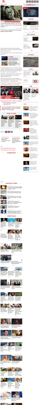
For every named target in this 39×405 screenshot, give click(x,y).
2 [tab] (31, 50)
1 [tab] (28, 31)
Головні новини (5, 106)
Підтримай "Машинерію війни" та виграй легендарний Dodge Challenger (27, 40)
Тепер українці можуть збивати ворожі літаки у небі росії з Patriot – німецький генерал (11, 123)
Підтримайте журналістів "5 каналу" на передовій (11, 100)
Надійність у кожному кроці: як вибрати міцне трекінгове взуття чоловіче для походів (27, 73)
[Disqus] (11, 168)
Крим (7, 26)
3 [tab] (31, 31)
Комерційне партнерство (26, 80)
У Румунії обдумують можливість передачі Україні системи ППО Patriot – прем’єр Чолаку (14, 63)
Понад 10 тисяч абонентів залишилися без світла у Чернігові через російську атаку (31, 29)
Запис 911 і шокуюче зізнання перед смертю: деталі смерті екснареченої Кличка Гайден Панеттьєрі (34, 108)
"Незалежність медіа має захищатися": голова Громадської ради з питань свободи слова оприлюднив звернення (14, 212)
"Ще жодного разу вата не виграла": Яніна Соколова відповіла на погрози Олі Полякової (34, 137)
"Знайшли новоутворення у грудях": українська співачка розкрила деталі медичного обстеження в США (33, 131)
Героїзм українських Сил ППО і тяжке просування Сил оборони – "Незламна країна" (14, 197)
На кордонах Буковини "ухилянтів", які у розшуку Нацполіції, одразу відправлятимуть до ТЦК (16, 140)
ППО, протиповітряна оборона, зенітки (8, 148)
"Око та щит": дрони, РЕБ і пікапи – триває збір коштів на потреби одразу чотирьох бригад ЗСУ (28, 47)
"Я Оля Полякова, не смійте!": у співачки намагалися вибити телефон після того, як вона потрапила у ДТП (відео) (34, 123)
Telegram (10, 52)
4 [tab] (33, 31)
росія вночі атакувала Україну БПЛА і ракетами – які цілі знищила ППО (13, 59)
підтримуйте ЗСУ (6, 104)
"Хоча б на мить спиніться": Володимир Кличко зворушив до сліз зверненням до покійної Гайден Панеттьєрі (34, 115)
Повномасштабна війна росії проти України (12, 21)
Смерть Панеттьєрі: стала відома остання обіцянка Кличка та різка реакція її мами (34, 149)
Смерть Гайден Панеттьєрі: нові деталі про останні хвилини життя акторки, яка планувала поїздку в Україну (34, 156)
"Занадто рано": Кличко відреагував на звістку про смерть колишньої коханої (34, 143)
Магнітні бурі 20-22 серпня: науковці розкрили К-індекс (33, 168)
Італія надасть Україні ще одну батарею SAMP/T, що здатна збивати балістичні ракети (4, 123)
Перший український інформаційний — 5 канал (4, 1)
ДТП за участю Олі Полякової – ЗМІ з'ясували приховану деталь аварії (33, 163)
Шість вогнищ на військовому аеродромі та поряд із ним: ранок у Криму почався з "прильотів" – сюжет (14, 187)
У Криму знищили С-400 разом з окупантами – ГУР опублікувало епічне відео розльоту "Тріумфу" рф (14, 202)
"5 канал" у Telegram (16, 108)
